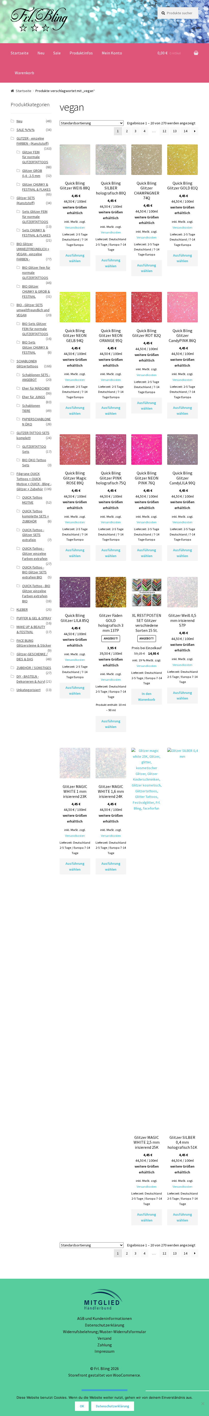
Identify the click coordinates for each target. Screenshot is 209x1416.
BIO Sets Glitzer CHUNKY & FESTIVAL (35, 347)
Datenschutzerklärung (104, 1325)
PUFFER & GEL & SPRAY (34, 618)
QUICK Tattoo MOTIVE (32, 500)
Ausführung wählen (75, 258)
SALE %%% (26, 129)
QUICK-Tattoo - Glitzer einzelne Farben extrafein (34, 553)
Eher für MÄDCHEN (35, 388)
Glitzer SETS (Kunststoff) (26, 200)
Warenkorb (24, 72)
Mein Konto (112, 52)
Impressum (104, 1351)
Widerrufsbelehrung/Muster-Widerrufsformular (104, 1331)
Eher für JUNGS (33, 397)
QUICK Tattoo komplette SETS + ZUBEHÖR (35, 516)
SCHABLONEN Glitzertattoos (27, 363)
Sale (57, 52)
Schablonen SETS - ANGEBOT (36, 377)
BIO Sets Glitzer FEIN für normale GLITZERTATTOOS (35, 328)
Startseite (20, 52)
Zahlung (104, 1344)
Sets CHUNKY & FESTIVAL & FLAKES (36, 232)
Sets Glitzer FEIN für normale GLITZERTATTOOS (35, 216)
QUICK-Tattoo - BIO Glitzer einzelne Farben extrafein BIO (36, 593)
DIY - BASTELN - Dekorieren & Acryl (31, 679)
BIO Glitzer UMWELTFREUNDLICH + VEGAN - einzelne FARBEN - (33, 251)
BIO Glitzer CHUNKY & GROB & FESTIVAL (36, 291)
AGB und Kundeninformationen (104, 1318)
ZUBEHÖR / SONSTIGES (34, 667)
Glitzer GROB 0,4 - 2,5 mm (32, 173)
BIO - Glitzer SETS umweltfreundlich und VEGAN (33, 310)
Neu (40, 52)
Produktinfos (81, 52)
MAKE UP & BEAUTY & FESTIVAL (31, 629)
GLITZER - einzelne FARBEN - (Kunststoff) (33, 141)
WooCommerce (126, 1375)
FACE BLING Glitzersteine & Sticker (34, 643)
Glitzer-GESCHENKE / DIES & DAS (32, 656)
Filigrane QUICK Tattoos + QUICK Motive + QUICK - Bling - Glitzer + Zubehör (34, 481)
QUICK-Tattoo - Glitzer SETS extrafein (33, 535)
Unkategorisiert (29, 690)
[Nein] (202, 1403)
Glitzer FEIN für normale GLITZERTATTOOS (35, 157)
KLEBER (22, 609)
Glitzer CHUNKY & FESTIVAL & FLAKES (36, 187)
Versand (104, 1338)
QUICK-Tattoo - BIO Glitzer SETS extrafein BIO (34, 572)
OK (82, 1406)
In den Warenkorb (146, 696)
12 (164, 131)
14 (185, 131)
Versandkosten (75, 227)
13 (175, 131)
